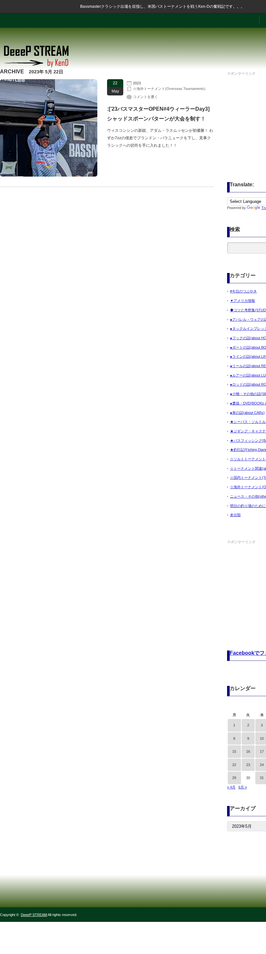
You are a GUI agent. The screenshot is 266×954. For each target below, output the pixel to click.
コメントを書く (145, 97)
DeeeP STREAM (34, 915)
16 (248, 751)
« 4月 (231, 787)
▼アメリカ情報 (242, 301)
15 (234, 751)
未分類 (235, 515)
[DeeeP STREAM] (39, 66)
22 (234, 765)
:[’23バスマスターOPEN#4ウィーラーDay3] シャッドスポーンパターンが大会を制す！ (158, 113)
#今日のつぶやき (243, 291)
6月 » (242, 787)
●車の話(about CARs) (247, 413)
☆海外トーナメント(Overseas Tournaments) (169, 89)
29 (234, 778)
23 (248, 765)
